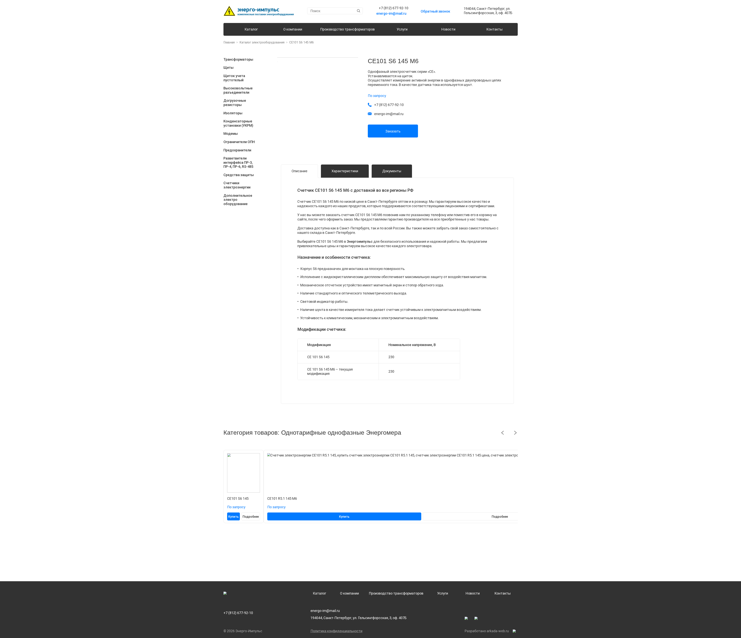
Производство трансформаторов (347, 29)
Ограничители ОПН (239, 142)
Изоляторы (232, 113)
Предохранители (237, 150)
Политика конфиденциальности (336, 631)
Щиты (228, 67)
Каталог (251, 29)
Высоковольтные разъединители (238, 90)
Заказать (392, 131)
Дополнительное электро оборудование (237, 199)
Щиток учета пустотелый (234, 78)
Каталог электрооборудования (261, 42)
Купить (233, 516)
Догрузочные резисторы (234, 102)
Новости (448, 29)
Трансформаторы (238, 59)
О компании (292, 29)
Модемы (230, 134)
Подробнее (251, 516)
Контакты (494, 29)
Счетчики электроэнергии (236, 185)
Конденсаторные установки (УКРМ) (238, 123)
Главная (229, 42)
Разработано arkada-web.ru (487, 631)
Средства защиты (238, 175)
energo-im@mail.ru (325, 611)
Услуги (402, 29)
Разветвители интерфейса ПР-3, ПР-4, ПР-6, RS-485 (238, 162)
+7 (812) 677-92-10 (238, 613)
